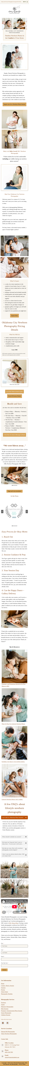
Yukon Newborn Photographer (9, 1033)
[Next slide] (26, 24)
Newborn (3, 1002)
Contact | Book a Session (7, 985)
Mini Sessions (4, 1008)
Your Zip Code (4, 963)
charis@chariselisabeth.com (12, 1057)
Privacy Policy (22, 1064)
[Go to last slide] (3, 24)
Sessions (3, 987)
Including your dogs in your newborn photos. (13, 761)
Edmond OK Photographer (8, 1031)
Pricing (3, 989)
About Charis (4, 991)
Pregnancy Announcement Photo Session (11, 1010)
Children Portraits (5, 1015)
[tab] (12, 485)
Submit (4, 970)
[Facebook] (7, 1023)
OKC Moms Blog (13, 923)
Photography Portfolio (6, 994)
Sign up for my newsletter (14, 491)
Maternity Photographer (7, 1006)
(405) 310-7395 (9, 1052)
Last (2, 949)
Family (3, 1004)
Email (2, 956)
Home (2, 983)
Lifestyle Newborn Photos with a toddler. (12, 799)
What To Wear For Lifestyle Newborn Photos (13, 724)
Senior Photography (6, 1013)
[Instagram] (3, 1023)
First (2, 943)
